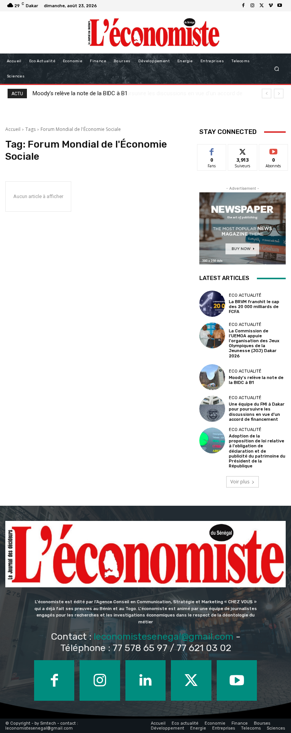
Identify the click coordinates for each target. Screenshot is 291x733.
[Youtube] (279, 5)
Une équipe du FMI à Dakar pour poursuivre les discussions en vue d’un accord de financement (257, 412)
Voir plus (239, 481)
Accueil (12, 129)
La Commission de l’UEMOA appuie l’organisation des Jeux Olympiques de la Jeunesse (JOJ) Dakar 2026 (254, 344)
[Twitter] (261, 5)
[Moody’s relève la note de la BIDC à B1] (212, 377)
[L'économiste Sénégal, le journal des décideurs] (153, 32)
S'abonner (273, 150)
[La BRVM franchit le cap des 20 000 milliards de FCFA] (212, 303)
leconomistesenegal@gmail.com (163, 636)
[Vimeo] (270, 5)
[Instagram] (252, 5)
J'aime (212, 150)
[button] (276, 68)
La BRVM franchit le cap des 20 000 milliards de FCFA (254, 306)
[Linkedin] (145, 680)
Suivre (242, 150)
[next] (278, 93)
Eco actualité (245, 295)
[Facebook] (243, 5)
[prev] (266, 93)
